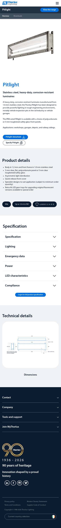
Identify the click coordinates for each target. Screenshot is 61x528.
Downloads (18, 16)
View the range (49, 10)
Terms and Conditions (13, 505)
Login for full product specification (30, 295)
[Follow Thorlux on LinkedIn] (7, 483)
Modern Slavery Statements (37, 501)
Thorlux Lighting (28, 510)
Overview (5, 16)
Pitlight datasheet (13, 137)
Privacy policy (9, 501)
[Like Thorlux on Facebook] (13, 483)
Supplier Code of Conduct (36, 505)
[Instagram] (19, 483)
